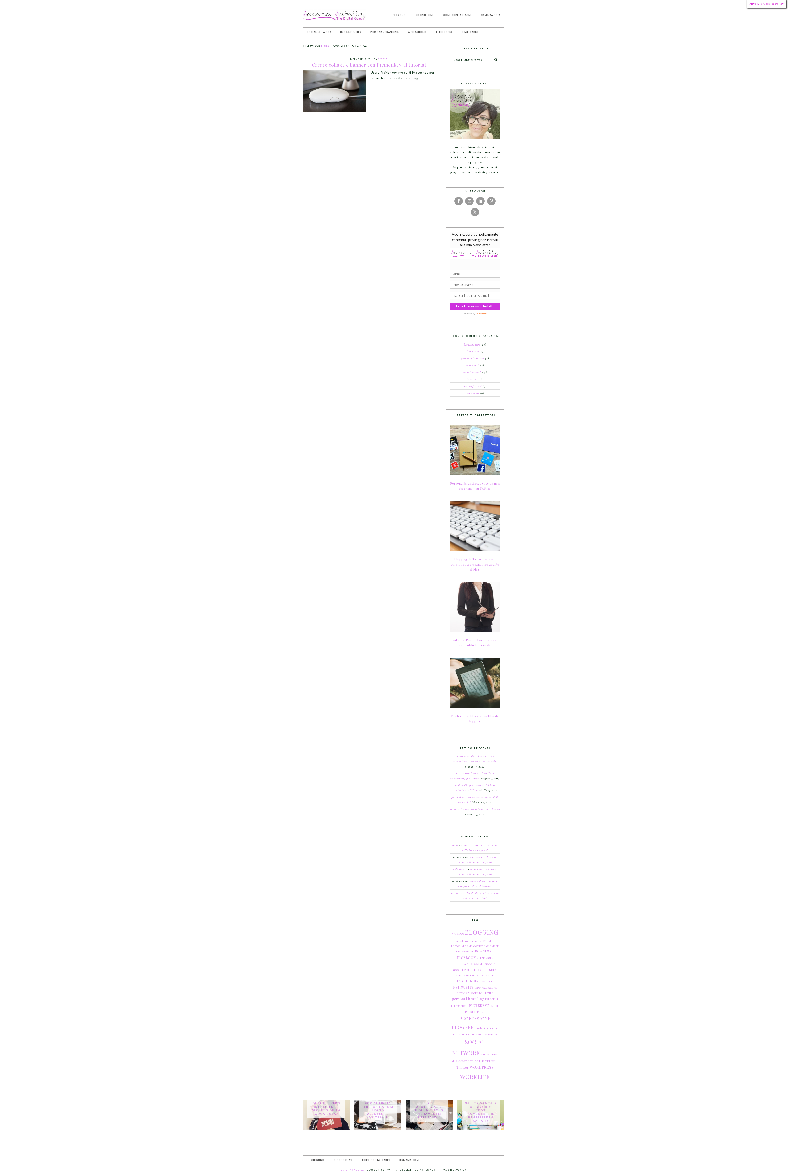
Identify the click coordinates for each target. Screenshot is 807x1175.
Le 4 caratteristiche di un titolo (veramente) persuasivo (429, 1110)
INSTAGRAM (462, 975)
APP (454, 933)
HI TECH (478, 970)
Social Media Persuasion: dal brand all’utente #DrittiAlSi (378, 1110)
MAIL (477, 981)
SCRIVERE (458, 1034)
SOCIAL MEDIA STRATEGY (481, 1034)
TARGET (486, 1054)
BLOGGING (481, 932)
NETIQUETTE (463, 987)
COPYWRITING (465, 951)
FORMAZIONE (485, 958)
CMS (469, 946)
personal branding (468, 999)
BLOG (460, 933)
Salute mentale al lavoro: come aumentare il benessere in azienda (481, 1112)
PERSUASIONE (459, 1006)
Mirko (455, 893)
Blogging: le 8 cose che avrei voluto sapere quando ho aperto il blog (475, 564)
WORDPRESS (482, 1067)
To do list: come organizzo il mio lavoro (475, 809)
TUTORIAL (491, 1061)
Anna (455, 845)
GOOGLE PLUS (462, 970)
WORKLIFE (475, 1077)
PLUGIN (494, 1006)
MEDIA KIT (488, 981)
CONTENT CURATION (486, 946)
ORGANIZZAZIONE (486, 987)
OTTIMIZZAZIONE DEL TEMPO (475, 993)
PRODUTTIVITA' (475, 1011)
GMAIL (479, 964)
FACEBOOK (466, 957)
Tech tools (473, 379)
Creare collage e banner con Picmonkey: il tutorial (369, 65)
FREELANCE (464, 964)
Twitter (462, 1067)
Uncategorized (473, 386)
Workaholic (473, 393)
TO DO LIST (477, 1061)
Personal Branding (472, 358)
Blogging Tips (472, 344)
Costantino (458, 869)
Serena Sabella (334, 15)
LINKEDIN (464, 981)
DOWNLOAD (484, 951)
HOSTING (491, 970)
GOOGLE (490, 964)
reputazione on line (486, 1028)
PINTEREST (479, 1005)
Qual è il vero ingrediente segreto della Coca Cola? (326, 1108)
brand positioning (466, 941)
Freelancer (473, 351)
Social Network (472, 372)
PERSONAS (491, 999)
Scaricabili (473, 365)
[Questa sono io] (475, 114)
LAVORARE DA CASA (482, 975)
